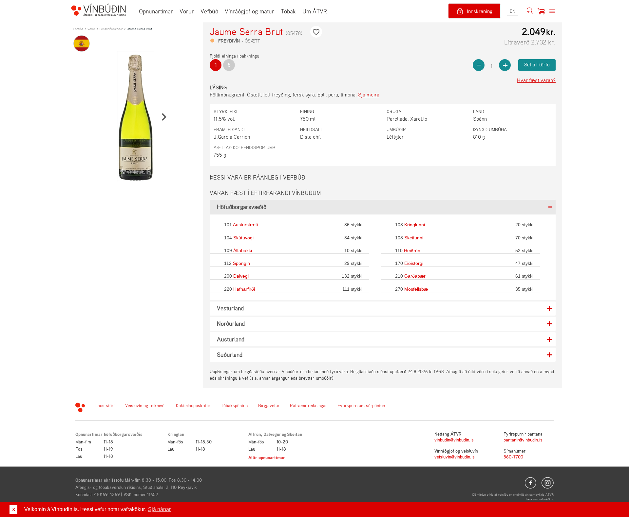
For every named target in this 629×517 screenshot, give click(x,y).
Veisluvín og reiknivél (145, 405)
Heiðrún (412, 250)
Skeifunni (413, 237)
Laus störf (105, 405)
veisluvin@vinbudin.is (454, 456)
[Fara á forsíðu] (98, 10)
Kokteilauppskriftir (193, 405)
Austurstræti (245, 224)
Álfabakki (242, 250)
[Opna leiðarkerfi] (552, 11)
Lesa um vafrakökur (540, 499)
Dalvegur (272, 434)
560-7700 (513, 456)
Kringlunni (414, 224)
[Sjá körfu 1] (541, 11)
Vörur (187, 11)
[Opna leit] (530, 11)
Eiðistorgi (413, 263)
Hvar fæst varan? (536, 80)
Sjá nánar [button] (159, 509)
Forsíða (78, 29)
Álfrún (254, 434)
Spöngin (241, 263)
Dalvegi (241, 276)
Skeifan (294, 434)
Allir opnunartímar (266, 457)
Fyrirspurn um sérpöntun (361, 405)
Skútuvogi (243, 237)
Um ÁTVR (314, 11)
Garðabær (415, 276)
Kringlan (175, 434)
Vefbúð (209, 11)
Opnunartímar (156, 11)
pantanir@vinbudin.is (523, 439)
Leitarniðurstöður (111, 29)
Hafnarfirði (244, 289)
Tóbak (288, 11)
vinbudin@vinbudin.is (454, 439)
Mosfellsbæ (416, 289)
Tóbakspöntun (234, 405)
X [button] (13, 509)
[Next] (163, 117)
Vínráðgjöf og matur (249, 11)
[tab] (383, 207)
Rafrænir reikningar (308, 405)
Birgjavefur (268, 405)
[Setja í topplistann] (316, 32)
